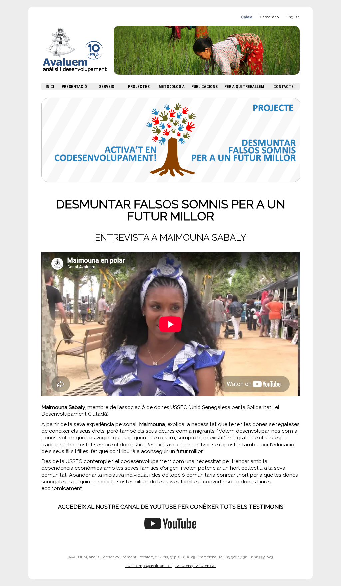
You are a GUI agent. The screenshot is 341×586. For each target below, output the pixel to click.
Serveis (106, 86)
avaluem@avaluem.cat (195, 565)
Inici (50, 86)
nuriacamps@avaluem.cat (148, 565)
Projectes (139, 86)
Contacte (283, 86)
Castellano (269, 17)
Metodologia (172, 86)
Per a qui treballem (244, 86)
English (293, 17)
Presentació (74, 86)
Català (246, 17)
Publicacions (204, 86)
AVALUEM (77, 54)
